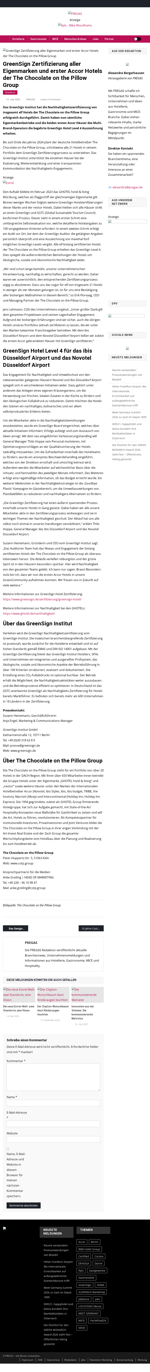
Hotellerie (18, 39)
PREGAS (30, 99)
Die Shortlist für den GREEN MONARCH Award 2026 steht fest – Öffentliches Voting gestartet (129, 452)
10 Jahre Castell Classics (93, 928)
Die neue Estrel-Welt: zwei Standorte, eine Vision (18, 1008)
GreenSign (84, 1285)
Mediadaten (70, 1359)
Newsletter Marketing (101, 1359)
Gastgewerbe (97, 1270)
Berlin (94, 1242)
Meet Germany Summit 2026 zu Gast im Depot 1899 (129, 415)
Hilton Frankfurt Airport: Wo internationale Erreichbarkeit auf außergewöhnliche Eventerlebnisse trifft (129, 396)
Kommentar (16, 1061)
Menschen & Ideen (75, 39)
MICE (55, 39)
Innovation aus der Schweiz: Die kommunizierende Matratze (83, 1012)
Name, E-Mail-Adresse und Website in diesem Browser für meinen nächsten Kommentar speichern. (16, 1175)
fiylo (80, 1270)
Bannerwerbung (125, 1359)
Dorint (98, 1263)
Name (12, 1097)
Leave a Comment (51, 99)
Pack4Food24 (98, 1320)
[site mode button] (137, 39)
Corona (99, 1256)
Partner (109, 39)
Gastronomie (38, 39)
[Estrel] (8, 183)
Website (12, 1133)
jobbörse (83, 1299)
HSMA (100, 1285)
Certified (83, 1256)
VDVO (81, 1328)
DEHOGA (83, 1263)
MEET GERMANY (88, 1313)
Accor (81, 1242)
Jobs (95, 39)
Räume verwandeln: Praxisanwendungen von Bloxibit (127, 374)
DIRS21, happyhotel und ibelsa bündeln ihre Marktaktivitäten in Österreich (127, 431)
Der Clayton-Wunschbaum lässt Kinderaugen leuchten (53, 1010)
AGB (40, 1359)
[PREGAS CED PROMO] (127, 258)
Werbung (142, 1359)
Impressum (27, 1359)
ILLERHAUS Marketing (91, 1292)
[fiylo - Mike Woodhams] (75, 25)
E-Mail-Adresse (17, 1115)
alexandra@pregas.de (127, 187)
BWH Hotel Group (89, 1249)
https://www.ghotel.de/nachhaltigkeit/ (29, 614)
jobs (97, 1299)
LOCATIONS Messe (89, 1306)
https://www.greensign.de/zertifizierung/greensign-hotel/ (42, 599)
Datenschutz (53, 1359)
